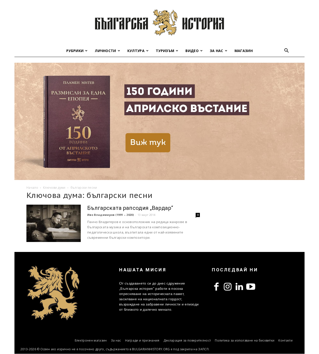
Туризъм (165, 50)
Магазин (244, 50)
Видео (192, 50)
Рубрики (74, 50)
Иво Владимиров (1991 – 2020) (110, 215)
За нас (216, 50)
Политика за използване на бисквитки (244, 340)
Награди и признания (142, 340)
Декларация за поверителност (187, 340)
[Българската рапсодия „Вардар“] (53, 223)
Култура (136, 50)
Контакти (285, 340)
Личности (105, 50)
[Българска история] (159, 22)
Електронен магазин (91, 340)
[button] (287, 51)
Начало (32, 187)
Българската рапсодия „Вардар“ (130, 208)
